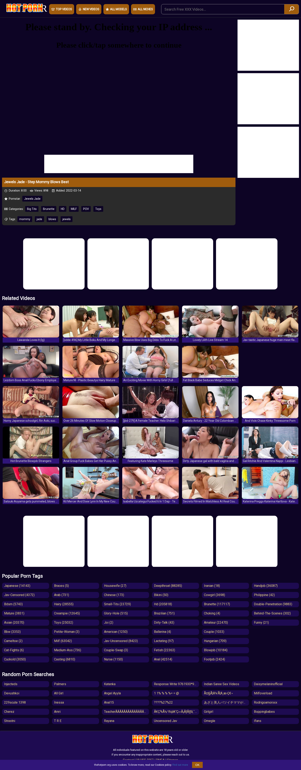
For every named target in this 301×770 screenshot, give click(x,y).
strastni (9, 721)
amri (57, 712)
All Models (118, 9)
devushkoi (11, 693)
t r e (57, 721)
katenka (109, 684)
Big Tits (32, 209)
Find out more (180, 764)
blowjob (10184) (215, 650)
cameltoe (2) (13, 641)
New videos (91, 9)
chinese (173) (114, 595)
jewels (66, 219)
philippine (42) (264, 595)
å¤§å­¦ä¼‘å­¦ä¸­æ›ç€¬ (218, 693)
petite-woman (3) (66, 632)
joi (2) (108, 622)
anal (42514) (163, 659)
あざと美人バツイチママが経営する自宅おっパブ (226, 702)
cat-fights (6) (14, 650)
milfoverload (263, 693)
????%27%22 (163, 702)
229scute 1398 (15, 702)
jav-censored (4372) (19, 595)
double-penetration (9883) (273, 604)
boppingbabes (264, 712)
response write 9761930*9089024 (176, 684)
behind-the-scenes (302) (272, 613)
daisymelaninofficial (268, 684)
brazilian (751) (164, 613)
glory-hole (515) (116, 613)
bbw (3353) (12, 632)
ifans (257, 721)
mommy (24, 219)
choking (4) (212, 613)
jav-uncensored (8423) (121, 641)
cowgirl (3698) (214, 595)
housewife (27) (115, 586)
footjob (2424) (214, 659)
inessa (59, 702)
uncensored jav (165, 721)
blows (52, 219)
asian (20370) (14, 622)
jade (39, 219)
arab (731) (61, 595)
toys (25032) (63, 622)
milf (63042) (63, 641)
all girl (58, 693)
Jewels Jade (32, 198)
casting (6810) (64, 659)
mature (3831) (14, 613)
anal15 (109, 702)
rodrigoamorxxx (265, 702)
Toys (98, 209)
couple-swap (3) (116, 650)
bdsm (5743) (13, 604)
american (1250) (116, 632)
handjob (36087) (266, 586)
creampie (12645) (67, 613)
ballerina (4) (162, 632)
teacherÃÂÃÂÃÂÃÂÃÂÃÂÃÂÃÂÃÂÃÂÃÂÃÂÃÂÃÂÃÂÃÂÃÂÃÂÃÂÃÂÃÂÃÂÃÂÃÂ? (126, 712)
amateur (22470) (216, 622)
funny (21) (261, 622)
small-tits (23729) (117, 604)
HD (62, 209)
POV (86, 209)
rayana (109, 721)
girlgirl (208, 712)
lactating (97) (164, 641)
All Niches (145, 9)
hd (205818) (163, 604)
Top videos (64, 9)
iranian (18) (212, 586)
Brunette (48, 209)
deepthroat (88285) (168, 586)
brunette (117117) (217, 604)
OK (197, 765)
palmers (60, 684)
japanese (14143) (17, 586)
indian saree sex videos (221, 684)
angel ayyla (112, 693)
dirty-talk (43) (164, 622)
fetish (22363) (164, 650)
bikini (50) (161, 595)
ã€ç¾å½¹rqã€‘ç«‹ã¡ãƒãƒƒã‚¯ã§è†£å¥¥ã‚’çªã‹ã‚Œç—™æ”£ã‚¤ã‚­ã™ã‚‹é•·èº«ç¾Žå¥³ (176, 712)
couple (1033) (214, 632)
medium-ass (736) (67, 650)
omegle (209, 721)
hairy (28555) (64, 604)
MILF (74, 209)
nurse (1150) (113, 659)
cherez (9, 712)
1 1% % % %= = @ (166, 693)
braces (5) (61, 586)
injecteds (10, 684)
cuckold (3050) (15, 659)
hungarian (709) (215, 641)
